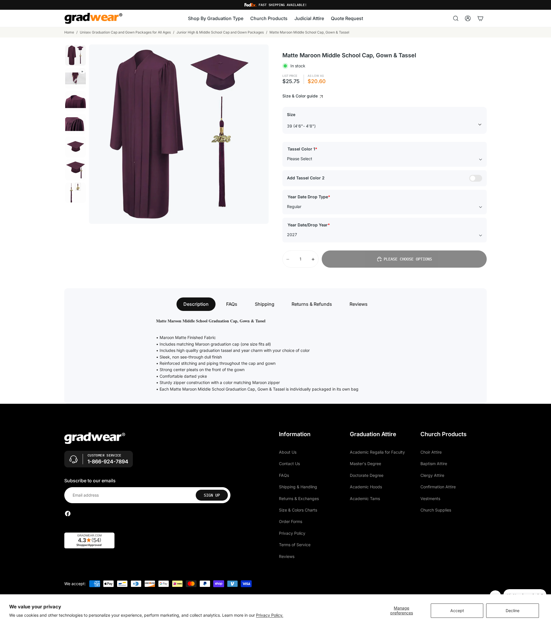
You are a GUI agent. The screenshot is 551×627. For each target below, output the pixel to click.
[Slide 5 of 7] (75, 147)
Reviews (359, 304)
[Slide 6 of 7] (75, 170)
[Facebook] (67, 513)
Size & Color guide (300, 95)
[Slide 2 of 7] (75, 78)
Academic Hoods (366, 486)
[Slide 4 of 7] (75, 124)
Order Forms (290, 521)
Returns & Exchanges (299, 498)
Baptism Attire (433, 463)
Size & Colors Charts (298, 510)
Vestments (430, 498)
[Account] (467, 18)
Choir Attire (431, 452)
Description (196, 304)
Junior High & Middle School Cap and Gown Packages (220, 32)
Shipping (264, 304)
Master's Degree (365, 463)
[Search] (455, 18)
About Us (287, 452)
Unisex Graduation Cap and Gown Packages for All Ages (125, 32)
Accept (457, 610)
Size (291, 114)
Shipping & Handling (298, 486)
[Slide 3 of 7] (75, 101)
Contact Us (289, 463)
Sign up (212, 495)
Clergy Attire (432, 475)
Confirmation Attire (438, 486)
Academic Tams (365, 498)
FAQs (231, 304)
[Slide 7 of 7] (75, 193)
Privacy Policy (292, 533)
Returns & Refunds (312, 304)
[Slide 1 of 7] (75, 55)
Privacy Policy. (269, 615)
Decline (512, 610)
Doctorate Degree (366, 475)
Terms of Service (295, 544)
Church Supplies (435, 510)
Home (69, 32)
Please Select (299, 158)
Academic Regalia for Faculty (377, 452)
